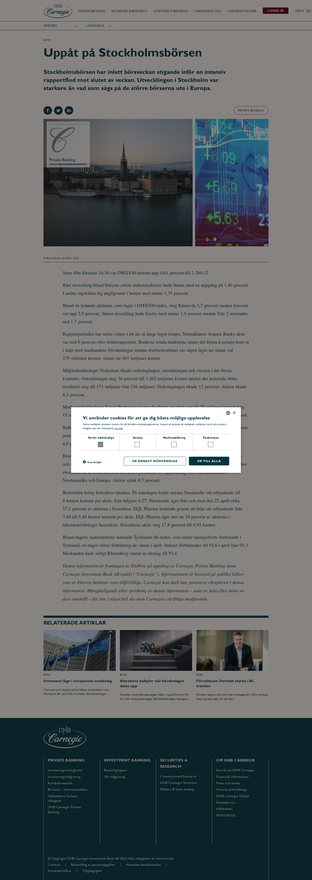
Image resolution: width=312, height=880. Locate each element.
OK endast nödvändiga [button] (155, 461)
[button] (92, 462)
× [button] (234, 412)
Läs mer (119, 428)
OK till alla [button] (209, 461)
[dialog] (156, 440)
